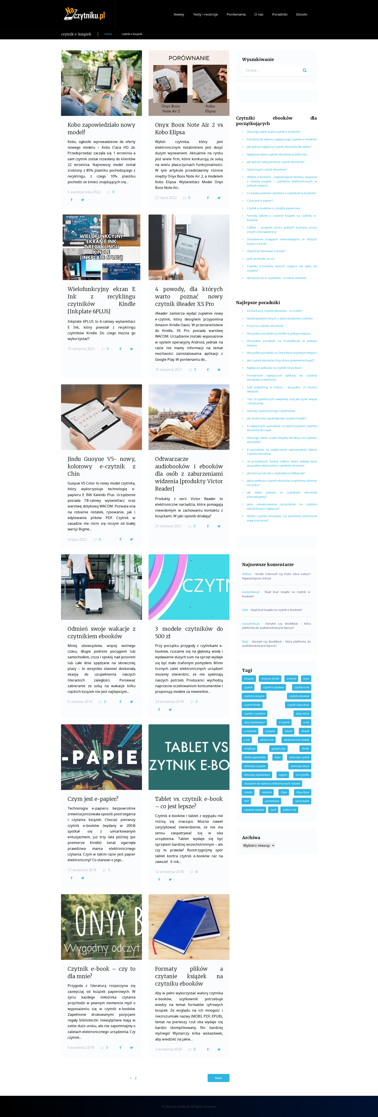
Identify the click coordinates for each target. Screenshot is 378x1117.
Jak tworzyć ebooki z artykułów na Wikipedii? (276, 473)
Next (218, 1078)
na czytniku (302, 775)
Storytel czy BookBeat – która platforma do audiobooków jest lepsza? (276, 626)
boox (306, 678)
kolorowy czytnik (299, 757)
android (291, 678)
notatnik (266, 792)
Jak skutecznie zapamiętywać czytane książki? (277, 418)
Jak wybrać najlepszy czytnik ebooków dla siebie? (279, 147)
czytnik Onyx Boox (298, 705)
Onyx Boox (302, 792)
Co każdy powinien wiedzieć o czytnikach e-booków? (282, 193)
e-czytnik (284, 722)
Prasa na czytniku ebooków (265, 326)
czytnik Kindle (252, 705)
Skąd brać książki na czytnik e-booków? (277, 610)
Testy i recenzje (205, 14)
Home (108, 34)
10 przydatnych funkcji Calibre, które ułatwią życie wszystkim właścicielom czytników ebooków (282, 463)
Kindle (305, 748)
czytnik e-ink (301, 687)
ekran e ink (266, 740)
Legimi (283, 775)
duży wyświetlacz (254, 722)
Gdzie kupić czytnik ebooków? (267, 169)
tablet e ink (289, 810)
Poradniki (279, 14)
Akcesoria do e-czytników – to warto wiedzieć (276, 278)
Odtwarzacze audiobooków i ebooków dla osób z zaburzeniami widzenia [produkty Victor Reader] (189, 474)
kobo (277, 757)
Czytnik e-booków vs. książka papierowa (273, 208)
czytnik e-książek (254, 696)
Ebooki (301, 14)
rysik (273, 810)
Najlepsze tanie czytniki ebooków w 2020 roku (277, 154)
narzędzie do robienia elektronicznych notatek (272, 783)
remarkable (302, 801)
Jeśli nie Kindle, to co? (261, 259)
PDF (246, 801)
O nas (258, 14)
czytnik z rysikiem (254, 713)
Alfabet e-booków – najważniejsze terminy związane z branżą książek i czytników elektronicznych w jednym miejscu (282, 181)
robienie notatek (254, 810)
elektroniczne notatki (296, 740)
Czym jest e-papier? (93, 799)
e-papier (270, 731)
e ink (247, 740)
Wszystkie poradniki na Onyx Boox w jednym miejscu (282, 353)
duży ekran (302, 713)
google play (278, 748)
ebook (288, 731)
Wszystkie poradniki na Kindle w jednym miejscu (279, 333)
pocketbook (272, 801)
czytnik (248, 687)
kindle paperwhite (255, 757)
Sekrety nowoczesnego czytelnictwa (271, 411)
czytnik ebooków (299, 696)
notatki (248, 792)
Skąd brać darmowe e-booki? (266, 251)
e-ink (306, 722)
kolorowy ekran (299, 766)
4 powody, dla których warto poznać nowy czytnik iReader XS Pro (189, 296)
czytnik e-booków (273, 687)
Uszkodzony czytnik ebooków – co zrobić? (275, 311)
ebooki (305, 731)
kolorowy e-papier (255, 766)
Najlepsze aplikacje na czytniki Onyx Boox (274, 368)
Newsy (179, 14)
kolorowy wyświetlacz (257, 775)
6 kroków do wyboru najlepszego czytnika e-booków (282, 139)
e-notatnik (250, 731)
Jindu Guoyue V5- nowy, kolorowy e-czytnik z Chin (101, 466)
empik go (249, 748)
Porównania (236, 14)
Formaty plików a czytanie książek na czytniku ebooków (189, 976)
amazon (249, 678)
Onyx (284, 792)
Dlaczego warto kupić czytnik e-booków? (274, 132)
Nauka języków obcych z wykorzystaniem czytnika (280, 318)
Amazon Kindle (270, 678)
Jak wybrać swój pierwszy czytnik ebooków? (276, 162)
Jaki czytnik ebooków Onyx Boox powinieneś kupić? (281, 360)
